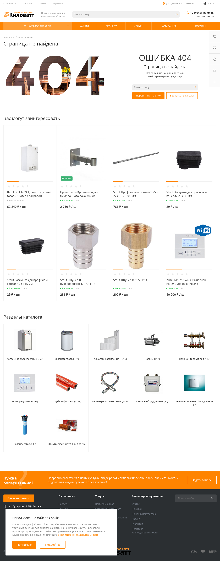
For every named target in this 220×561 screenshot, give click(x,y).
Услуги (99, 496)
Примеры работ (104, 504)
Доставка (27, 3)
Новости (63, 504)
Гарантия (58, 3)
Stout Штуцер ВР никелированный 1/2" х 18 (77, 282)
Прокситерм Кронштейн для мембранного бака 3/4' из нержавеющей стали (79, 196)
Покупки (137, 509)
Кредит (136, 519)
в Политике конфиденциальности (78, 534)
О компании (9, 3)
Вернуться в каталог (182, 95)
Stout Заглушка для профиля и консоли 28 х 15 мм (27, 282)
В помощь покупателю (147, 496)
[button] (13, 181)
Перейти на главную (148, 95)
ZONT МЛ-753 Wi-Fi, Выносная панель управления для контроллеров (186, 283)
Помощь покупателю (144, 514)
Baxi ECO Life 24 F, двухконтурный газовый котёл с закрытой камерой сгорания (29, 196)
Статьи (136, 504)
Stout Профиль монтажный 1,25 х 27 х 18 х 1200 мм (135, 194)
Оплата (42, 3)
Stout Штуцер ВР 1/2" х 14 (130, 280)
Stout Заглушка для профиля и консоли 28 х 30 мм (186, 194)
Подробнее (52, 545)
